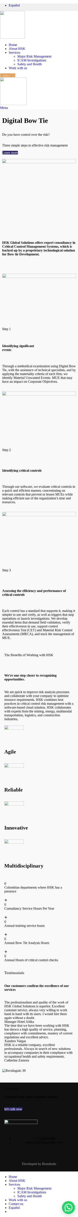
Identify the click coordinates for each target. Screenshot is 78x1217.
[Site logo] (12, 37)
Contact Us (7, 75)
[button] (39, 1075)
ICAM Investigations (31, 60)
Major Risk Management (34, 56)
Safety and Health (29, 64)
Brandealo (49, 1164)
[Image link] (20, 1123)
